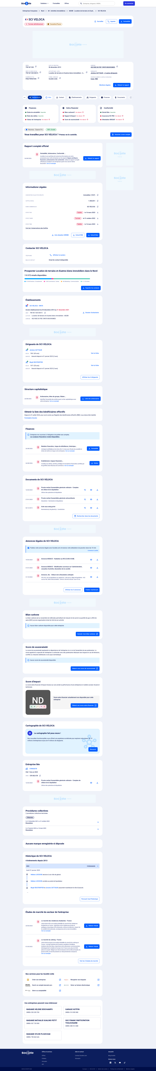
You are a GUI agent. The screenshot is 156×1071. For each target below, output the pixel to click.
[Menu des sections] (24, 97)
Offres (67, 3)
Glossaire (77, 1058)
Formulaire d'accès (30, 418)
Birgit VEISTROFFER (37, 888)
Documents (121, 97)
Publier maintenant (92, 590)
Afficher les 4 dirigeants (90, 377)
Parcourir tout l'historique (89, 899)
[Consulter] (91, 490)
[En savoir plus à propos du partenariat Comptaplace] (60, 991)
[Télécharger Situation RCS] (98, 212)
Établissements (77, 97)
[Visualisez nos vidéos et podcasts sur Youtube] (120, 1062)
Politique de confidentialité (116, 1069)
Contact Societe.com (81, 1055)
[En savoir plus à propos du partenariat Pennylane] (98, 985)
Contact (61, 97)
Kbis (49, 97)
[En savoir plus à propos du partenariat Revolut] (60, 985)
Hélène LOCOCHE (36, 874)
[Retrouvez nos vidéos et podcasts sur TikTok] (124, 1062)
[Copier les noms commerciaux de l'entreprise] (98, 207)
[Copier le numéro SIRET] (40, 72)
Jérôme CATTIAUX (97, 73)
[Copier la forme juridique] (60, 78)
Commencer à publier (93, 550)
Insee (92, 79)
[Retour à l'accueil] (28, 1053)
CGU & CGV (92, 1069)
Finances (107, 97)
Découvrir (93, 749)
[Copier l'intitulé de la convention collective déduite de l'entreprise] (98, 195)
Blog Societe (111, 1055)
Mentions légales (105, 85)
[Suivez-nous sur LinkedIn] (110, 1062)
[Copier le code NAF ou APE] (87, 72)
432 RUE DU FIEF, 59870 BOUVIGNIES (103, 67)
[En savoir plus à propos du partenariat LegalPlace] (60, 980)
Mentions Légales (130, 1069)
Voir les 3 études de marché (89, 961)
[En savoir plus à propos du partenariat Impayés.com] (98, 980)
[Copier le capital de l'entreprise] (98, 201)
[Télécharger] (97, 490)
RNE (96, 79)
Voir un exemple (51, 163)
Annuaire (44, 1061)
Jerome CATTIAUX (52, 888)
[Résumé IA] (85, 490)
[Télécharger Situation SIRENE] (98, 218)
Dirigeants (92, 97)
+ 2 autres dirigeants (110, 73)
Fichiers (44, 1058)
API (43, 1064)
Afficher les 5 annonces (73, 590)
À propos (85, 1069)
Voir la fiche (95, 353)
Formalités (56, 3)
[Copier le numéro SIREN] (36, 66)
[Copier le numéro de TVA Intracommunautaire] (38, 78)
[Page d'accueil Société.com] (26, 3)
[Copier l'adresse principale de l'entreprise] (117, 66)
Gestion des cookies (103, 1069)
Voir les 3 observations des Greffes (37, 228)
